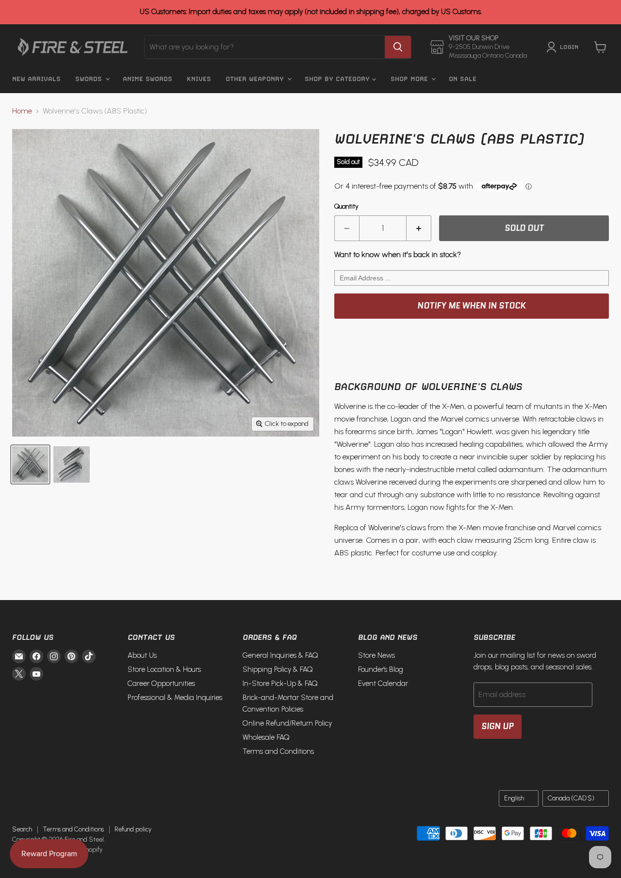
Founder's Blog (380, 669)
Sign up (497, 726)
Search (22, 829)
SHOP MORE (410, 78)
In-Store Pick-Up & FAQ (280, 683)
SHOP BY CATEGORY (338, 78)
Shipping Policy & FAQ (278, 669)
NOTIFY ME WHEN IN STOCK (471, 305)
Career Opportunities (161, 683)
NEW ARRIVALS (36, 78)
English (514, 798)
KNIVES (199, 78)
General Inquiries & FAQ (280, 655)
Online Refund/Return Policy (287, 723)
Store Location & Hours (164, 669)
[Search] (398, 47)
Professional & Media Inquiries (175, 697)
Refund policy (132, 829)
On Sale (462, 78)
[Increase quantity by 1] (419, 228)
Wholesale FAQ (266, 737)
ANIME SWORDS (147, 78)
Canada (571, 798)
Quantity (346, 207)
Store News (376, 655)
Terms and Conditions (278, 751)
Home (22, 111)
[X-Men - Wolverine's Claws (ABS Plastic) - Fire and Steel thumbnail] (30, 464)
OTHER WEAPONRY (256, 78)
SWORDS (89, 78)
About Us (142, 655)
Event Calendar (383, 683)
